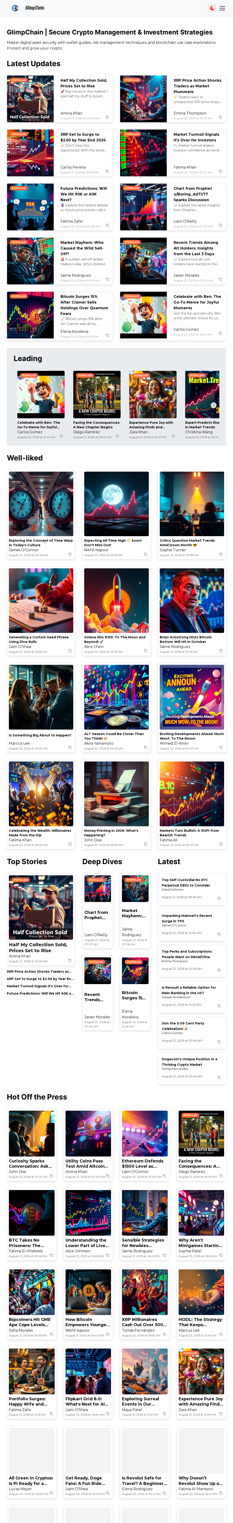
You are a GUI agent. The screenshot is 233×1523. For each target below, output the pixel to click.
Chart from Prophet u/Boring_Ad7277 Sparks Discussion (193, 194)
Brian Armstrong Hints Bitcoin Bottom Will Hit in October (186, 639)
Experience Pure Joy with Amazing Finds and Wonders (151, 425)
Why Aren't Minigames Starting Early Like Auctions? (201, 1243)
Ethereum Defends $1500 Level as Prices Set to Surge (143, 1164)
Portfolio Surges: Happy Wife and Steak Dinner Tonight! (27, 1401)
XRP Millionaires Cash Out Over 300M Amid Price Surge (144, 1322)
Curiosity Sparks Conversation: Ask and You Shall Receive (28, 1164)
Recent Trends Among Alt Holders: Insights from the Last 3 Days (196, 248)
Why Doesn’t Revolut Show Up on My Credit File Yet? (200, 1481)
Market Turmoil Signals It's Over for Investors (37, 986)
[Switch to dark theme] (212, 8)
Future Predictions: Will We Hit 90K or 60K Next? (84, 194)
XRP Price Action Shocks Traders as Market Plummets (197, 86)
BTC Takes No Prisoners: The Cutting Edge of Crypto (26, 1243)
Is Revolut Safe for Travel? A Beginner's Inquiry (144, 1481)
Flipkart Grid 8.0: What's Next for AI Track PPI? (85, 1401)
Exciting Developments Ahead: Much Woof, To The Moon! (192, 736)
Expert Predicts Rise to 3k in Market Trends (207, 425)
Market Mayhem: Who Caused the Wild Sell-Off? (82, 248)
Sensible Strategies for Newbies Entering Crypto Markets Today (143, 1243)
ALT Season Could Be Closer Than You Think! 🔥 (114, 736)
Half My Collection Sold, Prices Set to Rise (38, 947)
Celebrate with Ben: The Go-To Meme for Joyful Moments (197, 302)
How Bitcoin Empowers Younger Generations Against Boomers (88, 1322)
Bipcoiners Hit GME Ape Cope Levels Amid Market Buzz (30, 1322)
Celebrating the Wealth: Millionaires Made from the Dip (40, 833)
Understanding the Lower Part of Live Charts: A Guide (86, 1243)
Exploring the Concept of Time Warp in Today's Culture (41, 542)
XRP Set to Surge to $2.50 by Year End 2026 (40, 979)
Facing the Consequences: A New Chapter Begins (96, 425)
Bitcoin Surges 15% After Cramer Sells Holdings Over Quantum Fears (134, 995)
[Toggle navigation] (222, 8)
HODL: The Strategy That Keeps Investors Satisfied (200, 1322)
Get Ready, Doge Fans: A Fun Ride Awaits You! (84, 1481)
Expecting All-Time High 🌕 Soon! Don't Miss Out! (113, 542)
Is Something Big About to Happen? (40, 735)
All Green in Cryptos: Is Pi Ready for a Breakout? (31, 1481)
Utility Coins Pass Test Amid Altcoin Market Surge (85, 1164)
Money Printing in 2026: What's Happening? (111, 833)
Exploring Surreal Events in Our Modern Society (140, 1401)
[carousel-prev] (19, 405)
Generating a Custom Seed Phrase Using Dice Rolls (39, 639)
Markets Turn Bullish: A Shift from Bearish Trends (189, 833)
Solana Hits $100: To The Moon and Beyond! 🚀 (114, 639)
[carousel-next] (214, 405)
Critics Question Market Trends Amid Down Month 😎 (187, 542)
